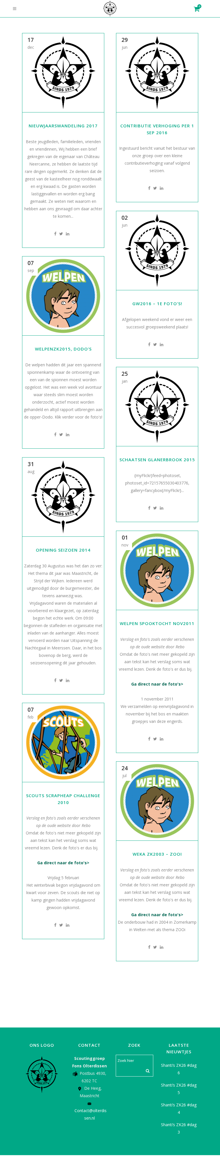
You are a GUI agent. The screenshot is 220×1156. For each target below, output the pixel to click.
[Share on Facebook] (55, 233)
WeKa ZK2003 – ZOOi (157, 854)
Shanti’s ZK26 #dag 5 (179, 1088)
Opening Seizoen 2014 (63, 550)
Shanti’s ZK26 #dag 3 (179, 1128)
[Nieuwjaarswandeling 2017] (63, 72)
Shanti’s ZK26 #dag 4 (179, 1108)
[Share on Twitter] (61, 233)
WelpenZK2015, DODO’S (63, 349)
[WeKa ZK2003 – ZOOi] (157, 801)
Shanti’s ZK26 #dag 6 (179, 1068)
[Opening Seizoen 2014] (63, 497)
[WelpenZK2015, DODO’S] (63, 295)
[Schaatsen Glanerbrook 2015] (157, 406)
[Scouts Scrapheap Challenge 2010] (63, 742)
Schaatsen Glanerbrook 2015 (157, 459)
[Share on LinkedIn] (67, 233)
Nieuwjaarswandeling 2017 (63, 126)
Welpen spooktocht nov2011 (157, 623)
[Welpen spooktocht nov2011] (157, 570)
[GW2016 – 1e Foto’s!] (157, 250)
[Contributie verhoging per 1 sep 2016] (157, 72)
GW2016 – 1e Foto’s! (157, 303)
